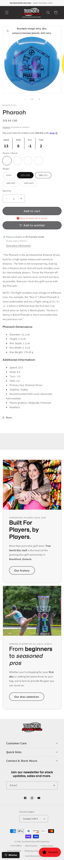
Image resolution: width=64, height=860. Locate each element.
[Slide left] (24, 99)
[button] (7, 12)
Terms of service (14, 851)
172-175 (25, 175)
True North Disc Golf (30, 841)
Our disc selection (26, 696)
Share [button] (9, 417)
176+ (11, 175)
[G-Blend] (38, 160)
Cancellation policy (33, 856)
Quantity (7, 190)
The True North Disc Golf (20, 3)
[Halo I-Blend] (28, 160)
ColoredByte (16, 846)
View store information (18, 245)
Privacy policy (47, 846)
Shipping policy (32, 851)
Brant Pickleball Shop (43, 3)
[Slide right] (39, 99)
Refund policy (31, 846)
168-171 (43, 175)
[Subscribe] (53, 785)
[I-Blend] (7, 160)
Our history (22, 570)
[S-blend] (17, 160)
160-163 (30, 183)
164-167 (12, 183)
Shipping (6, 127)
